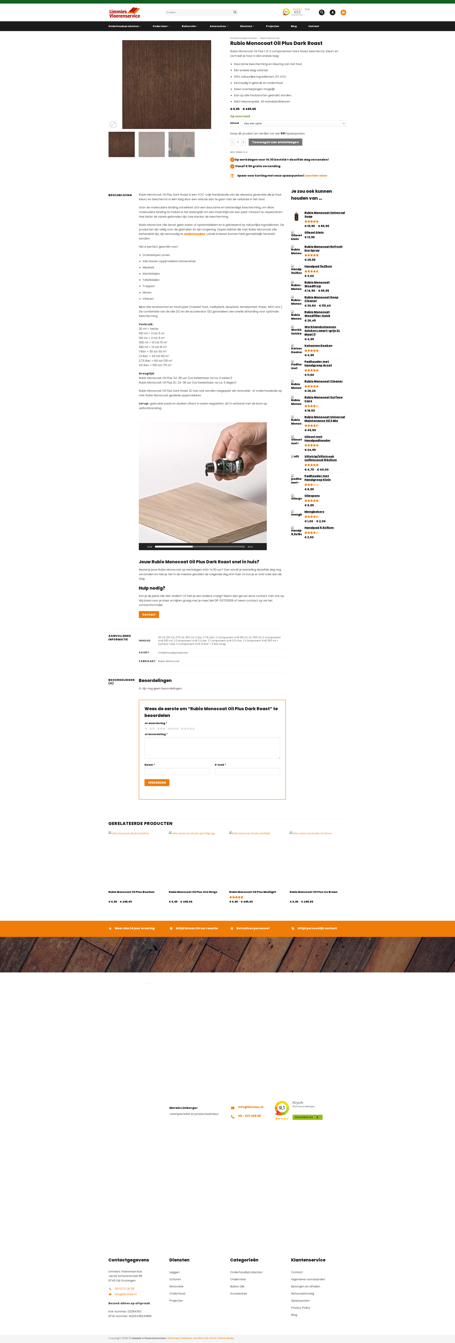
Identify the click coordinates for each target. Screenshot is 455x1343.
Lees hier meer (316, 176)
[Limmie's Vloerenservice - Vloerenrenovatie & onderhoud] (133, 12)
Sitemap (173, 1338)
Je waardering (155, 723)
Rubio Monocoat (269, 38)
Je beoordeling (156, 734)
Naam (149, 765)
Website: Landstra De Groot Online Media (207, 1338)
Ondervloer (160, 26)
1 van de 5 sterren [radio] (145, 728)
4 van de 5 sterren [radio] (172, 728)
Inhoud (234, 123)
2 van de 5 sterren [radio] (151, 728)
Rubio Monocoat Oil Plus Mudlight (252, 892)
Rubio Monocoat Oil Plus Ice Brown (314, 892)
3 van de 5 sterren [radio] (160, 728)
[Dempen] (257, 546)
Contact (313, 26)
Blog (294, 26)
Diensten (246, 26)
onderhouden (194, 234)
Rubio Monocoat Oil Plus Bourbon (131, 892)
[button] (322, 12)
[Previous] (115, 84)
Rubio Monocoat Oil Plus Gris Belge (193, 892)
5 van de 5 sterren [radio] (187, 728)
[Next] (218, 84)
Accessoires (218, 26)
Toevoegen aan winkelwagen (275, 142)
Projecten (272, 26)
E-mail (220, 765)
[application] (203, 486)
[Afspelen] (144, 546)
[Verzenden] (235, 12)
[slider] (200, 547)
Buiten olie (189, 26)
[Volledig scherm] (262, 546)
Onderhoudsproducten (123, 26)
